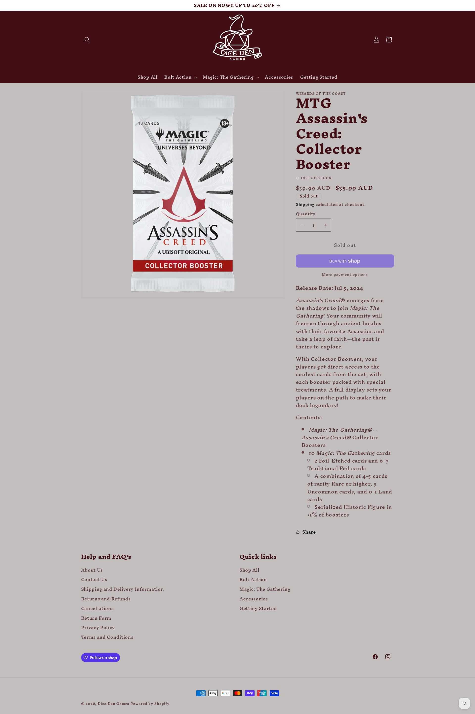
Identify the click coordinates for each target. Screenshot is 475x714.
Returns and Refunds (106, 599)
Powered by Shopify (149, 703)
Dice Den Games (113, 703)
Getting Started (258, 608)
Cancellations (97, 608)
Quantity (305, 214)
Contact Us (94, 580)
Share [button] (309, 532)
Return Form (96, 618)
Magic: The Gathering (264, 589)
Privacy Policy (98, 628)
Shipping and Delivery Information (122, 589)
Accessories (253, 599)
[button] (87, 39)
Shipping (305, 204)
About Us (92, 571)
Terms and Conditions (107, 637)
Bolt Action (253, 580)
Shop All (249, 571)
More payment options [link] (345, 274)
